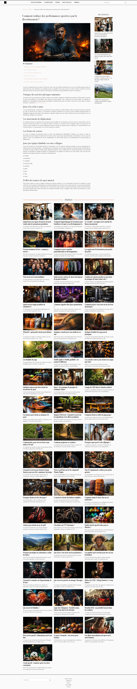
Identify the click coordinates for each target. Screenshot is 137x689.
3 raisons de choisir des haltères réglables (67, 497)
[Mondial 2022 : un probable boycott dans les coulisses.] (99, 597)
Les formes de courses (29, 76)
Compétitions (48, 2)
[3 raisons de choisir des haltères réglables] (68, 487)
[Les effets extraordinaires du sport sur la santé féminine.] (99, 625)
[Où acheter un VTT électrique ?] (68, 514)
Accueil (24, 9)
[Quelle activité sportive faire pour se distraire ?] (99, 514)
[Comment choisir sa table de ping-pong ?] (99, 404)
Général (76, 2)
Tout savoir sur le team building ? (34, 277)
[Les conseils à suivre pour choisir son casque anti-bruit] (99, 349)
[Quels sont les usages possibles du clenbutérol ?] (37, 294)
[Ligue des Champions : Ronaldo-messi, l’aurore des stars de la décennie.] (68, 597)
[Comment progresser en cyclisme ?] (68, 432)
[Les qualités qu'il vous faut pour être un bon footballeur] (99, 542)
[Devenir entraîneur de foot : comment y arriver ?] (37, 239)
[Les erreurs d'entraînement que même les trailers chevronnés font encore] (104, 46)
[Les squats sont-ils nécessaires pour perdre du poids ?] (99, 239)
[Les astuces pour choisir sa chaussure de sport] (37, 404)
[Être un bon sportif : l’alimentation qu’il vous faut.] (37, 625)
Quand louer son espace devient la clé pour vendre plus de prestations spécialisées (104, 34)
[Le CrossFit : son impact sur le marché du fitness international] (99, 211)
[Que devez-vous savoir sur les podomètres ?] (68, 542)
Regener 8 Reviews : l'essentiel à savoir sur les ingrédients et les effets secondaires (67, 416)
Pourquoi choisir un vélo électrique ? (35, 497)
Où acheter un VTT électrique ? (64, 525)
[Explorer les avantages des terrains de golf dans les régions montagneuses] (104, 91)
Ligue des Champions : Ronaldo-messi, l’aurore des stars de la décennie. (66, 609)
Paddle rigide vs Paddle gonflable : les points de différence (66, 361)
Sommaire (29, 63)
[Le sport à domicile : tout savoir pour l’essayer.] (68, 625)
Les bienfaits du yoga (30, 360)
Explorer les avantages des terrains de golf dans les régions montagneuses (103, 101)
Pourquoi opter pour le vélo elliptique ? (97, 442)
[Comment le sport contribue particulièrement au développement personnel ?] (68, 239)
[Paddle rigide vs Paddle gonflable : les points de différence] (68, 349)
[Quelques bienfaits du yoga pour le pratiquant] (99, 321)
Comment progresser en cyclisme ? (65, 442)
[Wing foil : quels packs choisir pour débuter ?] (37, 321)
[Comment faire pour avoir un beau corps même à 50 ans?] (37, 432)
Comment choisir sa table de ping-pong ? (98, 415)
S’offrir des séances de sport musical (33, 82)
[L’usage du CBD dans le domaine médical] (99, 377)
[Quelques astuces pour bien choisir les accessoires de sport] (37, 377)
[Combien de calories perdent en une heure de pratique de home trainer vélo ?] (99, 266)
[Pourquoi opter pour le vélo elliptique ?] (99, 432)
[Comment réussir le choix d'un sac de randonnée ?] (99, 487)
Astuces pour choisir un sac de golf (34, 525)
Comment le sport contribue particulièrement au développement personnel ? (65, 251)
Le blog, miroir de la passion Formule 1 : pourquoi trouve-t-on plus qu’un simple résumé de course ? (103, 78)
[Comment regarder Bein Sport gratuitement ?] (68, 294)
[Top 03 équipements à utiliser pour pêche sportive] (99, 459)
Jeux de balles (66, 2)
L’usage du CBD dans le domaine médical (98, 387)
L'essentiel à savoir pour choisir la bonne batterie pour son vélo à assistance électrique (37, 471)
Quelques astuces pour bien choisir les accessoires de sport (35, 388)
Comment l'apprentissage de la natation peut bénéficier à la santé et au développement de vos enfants (68, 224)
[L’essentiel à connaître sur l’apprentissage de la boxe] (37, 570)
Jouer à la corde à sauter (30, 70)
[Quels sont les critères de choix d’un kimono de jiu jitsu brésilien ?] (68, 266)
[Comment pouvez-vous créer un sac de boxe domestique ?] (99, 294)
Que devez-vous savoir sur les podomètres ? (68, 553)
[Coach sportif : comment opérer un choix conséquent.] (37, 652)
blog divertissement (41, 103)
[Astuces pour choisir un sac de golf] (37, 514)
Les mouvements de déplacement (33, 73)
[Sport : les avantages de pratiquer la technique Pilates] (68, 377)
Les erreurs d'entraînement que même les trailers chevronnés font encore (103, 56)
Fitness (57, 2)
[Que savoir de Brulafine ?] (37, 597)
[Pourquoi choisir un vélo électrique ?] (37, 487)
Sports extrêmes (36, 2)
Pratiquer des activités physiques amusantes (35, 67)
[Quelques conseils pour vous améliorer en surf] (68, 321)
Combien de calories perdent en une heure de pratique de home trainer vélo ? (98, 278)
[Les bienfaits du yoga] (37, 349)
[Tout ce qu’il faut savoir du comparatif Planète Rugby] (68, 459)
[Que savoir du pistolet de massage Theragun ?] (68, 570)
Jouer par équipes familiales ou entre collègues (36, 79)
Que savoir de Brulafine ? (31, 608)
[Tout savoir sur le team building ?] (37, 266)
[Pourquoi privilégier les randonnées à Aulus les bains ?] (37, 542)
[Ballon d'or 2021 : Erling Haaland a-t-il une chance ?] (99, 570)
